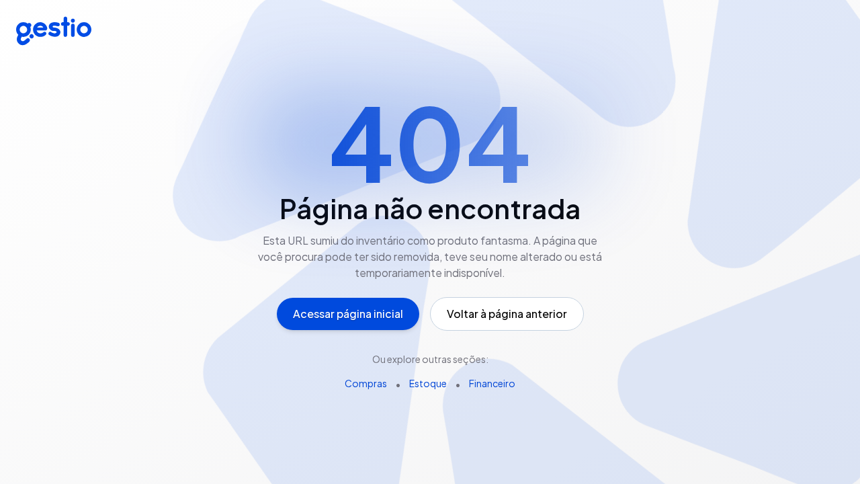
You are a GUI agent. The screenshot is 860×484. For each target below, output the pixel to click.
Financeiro (492, 383)
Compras (366, 383)
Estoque (428, 383)
